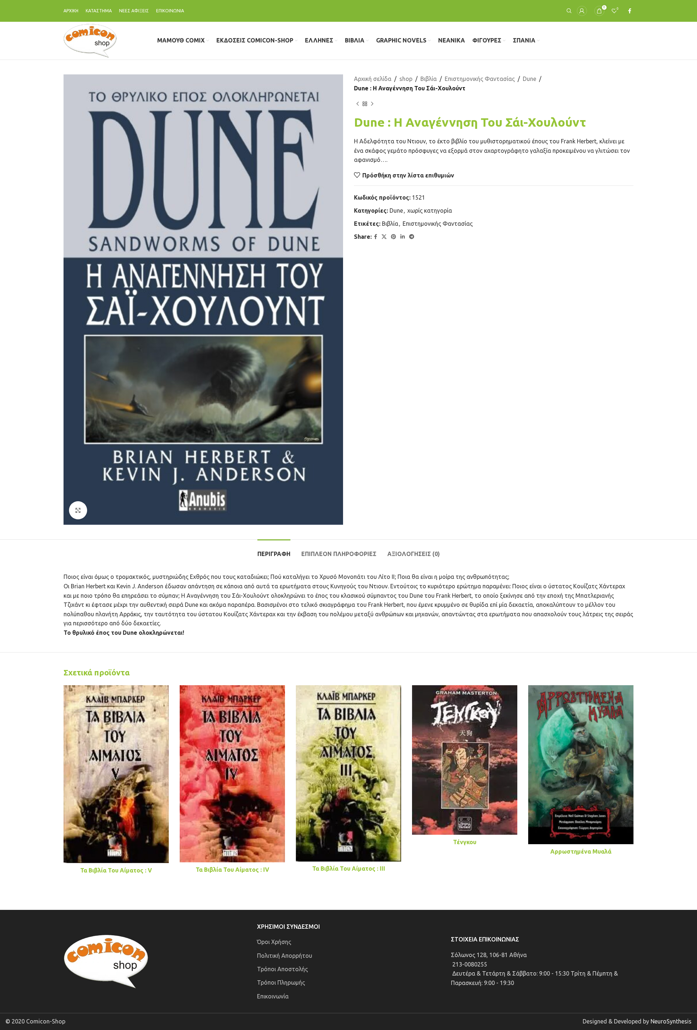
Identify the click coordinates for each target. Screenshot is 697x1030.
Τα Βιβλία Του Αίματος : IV (232, 869)
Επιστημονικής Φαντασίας (480, 78)
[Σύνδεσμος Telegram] (411, 237)
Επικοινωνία (273, 996)
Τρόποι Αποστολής (282, 969)
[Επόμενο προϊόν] (372, 103)
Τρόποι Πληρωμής (281, 982)
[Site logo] (90, 40)
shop (405, 78)
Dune (529, 78)
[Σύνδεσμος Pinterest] (393, 237)
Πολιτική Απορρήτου (284, 955)
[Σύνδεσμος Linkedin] (402, 237)
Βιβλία (428, 78)
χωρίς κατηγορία (429, 210)
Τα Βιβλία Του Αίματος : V (116, 870)
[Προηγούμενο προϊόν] (357, 103)
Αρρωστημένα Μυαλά (580, 851)
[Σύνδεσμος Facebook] (629, 11)
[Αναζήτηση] (568, 11)
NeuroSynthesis (671, 1021)
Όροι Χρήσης (274, 942)
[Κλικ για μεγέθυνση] (78, 510)
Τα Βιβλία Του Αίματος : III (348, 868)
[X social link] (384, 237)
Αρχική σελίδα (372, 78)
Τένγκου (464, 842)
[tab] (273, 550)
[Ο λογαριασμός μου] (582, 11)
